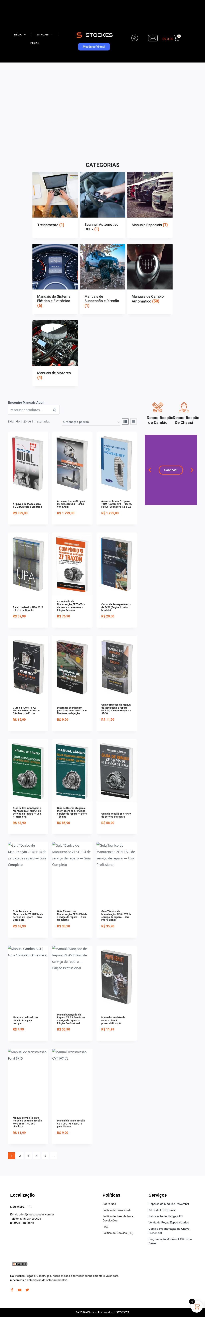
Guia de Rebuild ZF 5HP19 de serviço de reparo (116, 815)
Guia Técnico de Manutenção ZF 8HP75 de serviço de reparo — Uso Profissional (116, 915)
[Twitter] (27, 1290)
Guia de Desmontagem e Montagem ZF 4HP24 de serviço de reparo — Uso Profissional (27, 812)
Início (18, 34)
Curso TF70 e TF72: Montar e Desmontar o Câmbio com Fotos (26, 710)
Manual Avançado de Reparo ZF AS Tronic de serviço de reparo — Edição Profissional (71, 1019)
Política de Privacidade (116, 1210)
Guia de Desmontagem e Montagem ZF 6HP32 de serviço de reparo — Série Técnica (72, 812)
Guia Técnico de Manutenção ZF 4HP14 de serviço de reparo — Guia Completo (28, 915)
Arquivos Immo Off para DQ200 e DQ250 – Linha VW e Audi (71, 504)
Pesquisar (55, 409)
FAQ (105, 1226)
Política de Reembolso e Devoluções (117, 1218)
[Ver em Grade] (125, 421)
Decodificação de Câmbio (160, 420)
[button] (150, 470)
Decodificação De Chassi (186, 420)
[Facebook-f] (12, 1290)
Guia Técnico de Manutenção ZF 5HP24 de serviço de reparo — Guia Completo (72, 915)
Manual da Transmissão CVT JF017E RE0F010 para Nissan (71, 1123)
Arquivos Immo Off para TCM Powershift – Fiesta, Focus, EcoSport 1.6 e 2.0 (116, 504)
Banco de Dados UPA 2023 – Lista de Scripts (28, 609)
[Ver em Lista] (133, 421)
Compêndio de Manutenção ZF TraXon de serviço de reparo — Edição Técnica (71, 606)
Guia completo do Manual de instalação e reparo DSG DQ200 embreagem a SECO (116, 709)
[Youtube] (19, 1290)
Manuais (43, 34)
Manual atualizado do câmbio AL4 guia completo (25, 1020)
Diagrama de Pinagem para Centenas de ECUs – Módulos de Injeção (72, 710)
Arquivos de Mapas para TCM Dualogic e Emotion (27, 505)
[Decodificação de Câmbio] (158, 407)
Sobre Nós (109, 1203)
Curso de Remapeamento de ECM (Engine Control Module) (116, 607)
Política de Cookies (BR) (117, 1232)
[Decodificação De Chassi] (184, 407)
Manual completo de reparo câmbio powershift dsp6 (113, 1020)
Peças (34, 43)
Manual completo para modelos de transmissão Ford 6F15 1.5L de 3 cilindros (27, 1122)
